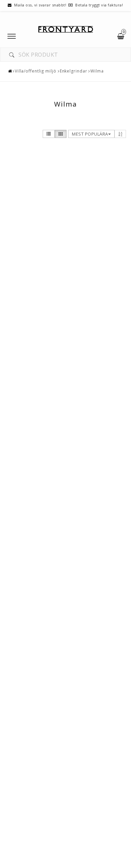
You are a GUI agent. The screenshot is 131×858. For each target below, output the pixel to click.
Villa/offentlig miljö (35, 71)
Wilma (97, 71)
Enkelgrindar (73, 71)
